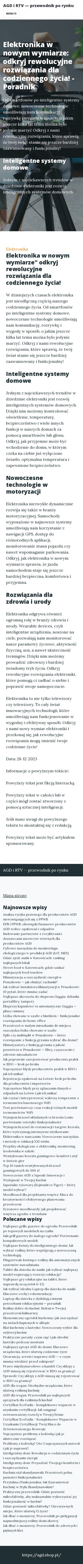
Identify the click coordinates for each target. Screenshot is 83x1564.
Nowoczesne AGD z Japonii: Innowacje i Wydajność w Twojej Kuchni (33, 1177)
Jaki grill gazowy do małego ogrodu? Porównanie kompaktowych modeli (41, 1238)
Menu (10, 13)
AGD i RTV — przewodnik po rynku (38, 5)
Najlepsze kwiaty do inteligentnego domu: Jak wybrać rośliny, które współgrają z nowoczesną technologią (39, 1250)
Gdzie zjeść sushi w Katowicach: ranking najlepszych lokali (34, 960)
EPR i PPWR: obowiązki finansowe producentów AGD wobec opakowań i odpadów (39, 926)
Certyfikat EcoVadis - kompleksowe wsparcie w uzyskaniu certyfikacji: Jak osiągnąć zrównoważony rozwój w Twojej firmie (39, 1409)
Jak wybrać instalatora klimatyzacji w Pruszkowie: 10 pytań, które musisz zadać (41, 989)
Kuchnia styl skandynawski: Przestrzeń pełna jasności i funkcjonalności (37, 1474)
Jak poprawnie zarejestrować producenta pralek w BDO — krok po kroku (40, 1061)
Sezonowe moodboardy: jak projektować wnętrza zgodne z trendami (34, 1211)
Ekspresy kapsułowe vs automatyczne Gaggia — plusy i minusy (39, 1008)
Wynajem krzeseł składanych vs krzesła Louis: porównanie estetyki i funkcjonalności (38, 1119)
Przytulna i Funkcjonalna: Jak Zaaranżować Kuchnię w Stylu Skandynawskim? (36, 1484)
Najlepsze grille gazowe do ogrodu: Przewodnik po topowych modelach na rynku (40, 1228)
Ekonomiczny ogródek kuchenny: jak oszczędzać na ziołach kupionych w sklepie (40, 1320)
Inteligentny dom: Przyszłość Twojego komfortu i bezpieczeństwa (41, 1465)
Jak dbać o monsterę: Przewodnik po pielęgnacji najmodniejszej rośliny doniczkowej (40, 1518)
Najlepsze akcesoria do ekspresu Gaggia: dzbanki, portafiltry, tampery (41, 999)
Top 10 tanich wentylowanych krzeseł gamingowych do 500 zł (32, 1168)
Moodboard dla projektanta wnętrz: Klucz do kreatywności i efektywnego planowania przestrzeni (38, 1199)
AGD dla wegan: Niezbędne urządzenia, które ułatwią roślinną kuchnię (38, 1387)
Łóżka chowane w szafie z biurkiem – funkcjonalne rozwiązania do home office (41, 1018)
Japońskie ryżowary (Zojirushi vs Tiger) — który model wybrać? (39, 1187)
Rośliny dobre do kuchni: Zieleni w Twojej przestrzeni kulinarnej (34, 1310)
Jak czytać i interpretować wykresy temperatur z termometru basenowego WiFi (41, 1100)
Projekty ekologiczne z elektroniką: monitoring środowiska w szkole (39, 1148)
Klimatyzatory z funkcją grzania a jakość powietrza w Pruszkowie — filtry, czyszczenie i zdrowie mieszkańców (38, 1049)
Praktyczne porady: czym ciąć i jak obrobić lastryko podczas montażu (36, 1339)
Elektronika (17, 249)
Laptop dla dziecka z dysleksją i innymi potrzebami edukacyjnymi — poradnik (32, 1301)
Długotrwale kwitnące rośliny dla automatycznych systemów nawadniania (41, 1262)
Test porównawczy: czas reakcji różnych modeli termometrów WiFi (40, 1110)
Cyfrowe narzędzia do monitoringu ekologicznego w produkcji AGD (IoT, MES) (36, 950)
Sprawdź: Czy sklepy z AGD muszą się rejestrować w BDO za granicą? (41, 1378)
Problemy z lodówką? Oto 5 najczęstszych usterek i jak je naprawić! (41, 1445)
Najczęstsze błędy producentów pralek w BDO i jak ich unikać (40, 1071)
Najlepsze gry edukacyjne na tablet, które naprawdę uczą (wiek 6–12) (35, 1281)
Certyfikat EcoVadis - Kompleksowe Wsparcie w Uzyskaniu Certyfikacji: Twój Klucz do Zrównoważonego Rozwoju (40, 1424)
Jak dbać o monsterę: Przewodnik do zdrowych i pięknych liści (40, 1528)
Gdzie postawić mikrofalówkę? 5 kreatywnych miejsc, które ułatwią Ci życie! (38, 1508)
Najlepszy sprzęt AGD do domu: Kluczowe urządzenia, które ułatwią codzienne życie (35, 1349)
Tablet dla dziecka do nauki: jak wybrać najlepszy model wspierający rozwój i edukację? (40, 1272)
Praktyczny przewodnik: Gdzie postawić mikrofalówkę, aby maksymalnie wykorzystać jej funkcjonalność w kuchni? (40, 1496)
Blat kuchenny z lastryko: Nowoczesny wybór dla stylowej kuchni (40, 1330)
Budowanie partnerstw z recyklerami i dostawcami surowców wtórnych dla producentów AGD (32, 938)
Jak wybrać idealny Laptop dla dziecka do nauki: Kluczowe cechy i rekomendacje (39, 1291)
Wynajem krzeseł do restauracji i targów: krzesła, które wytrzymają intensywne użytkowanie (41, 1129)
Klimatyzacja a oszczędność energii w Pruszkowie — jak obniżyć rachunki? (32, 979)
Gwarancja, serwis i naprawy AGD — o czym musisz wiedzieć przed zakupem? (37, 1359)
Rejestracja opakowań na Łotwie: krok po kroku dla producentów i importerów (39, 1081)
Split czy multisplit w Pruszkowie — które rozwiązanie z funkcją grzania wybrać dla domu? (40, 1037)
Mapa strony (15, 895)
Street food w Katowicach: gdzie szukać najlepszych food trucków (34, 970)
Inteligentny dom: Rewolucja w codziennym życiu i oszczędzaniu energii (41, 1455)
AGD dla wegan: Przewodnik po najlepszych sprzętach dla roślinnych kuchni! (36, 1397)
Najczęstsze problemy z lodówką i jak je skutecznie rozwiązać (33, 1436)
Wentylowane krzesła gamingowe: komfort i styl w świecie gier (40, 1158)
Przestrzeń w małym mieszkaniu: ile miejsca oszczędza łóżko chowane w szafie (37, 1027)
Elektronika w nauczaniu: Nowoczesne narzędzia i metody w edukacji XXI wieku (41, 1139)
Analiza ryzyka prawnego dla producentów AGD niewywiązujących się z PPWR (40, 916)
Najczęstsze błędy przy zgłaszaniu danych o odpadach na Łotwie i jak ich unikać (37, 1090)
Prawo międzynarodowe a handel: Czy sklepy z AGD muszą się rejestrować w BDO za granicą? (39, 1368)
